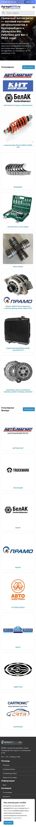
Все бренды (29, 409)
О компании (7, 792)
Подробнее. (17, 818)
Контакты (6, 796)
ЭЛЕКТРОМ (18, 687)
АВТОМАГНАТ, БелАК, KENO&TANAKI (18, 105)
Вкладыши (18, 187)
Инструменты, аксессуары (18, 227)
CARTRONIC (18, 727)
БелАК (18, 527)
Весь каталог (29, 67)
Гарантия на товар (10, 777)
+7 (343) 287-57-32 (8, 2)
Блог (4, 785)
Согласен (8, 822)
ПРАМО (18, 567)
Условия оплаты (9, 769)
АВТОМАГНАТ (18, 448)
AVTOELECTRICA (18, 607)
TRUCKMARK (18, 488)
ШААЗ (18, 647)
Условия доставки (10, 773)
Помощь (6, 765)
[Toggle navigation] (33, 7)
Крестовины (18, 266)
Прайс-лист (29, 2)
